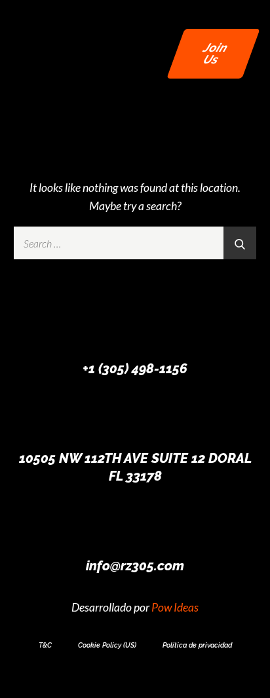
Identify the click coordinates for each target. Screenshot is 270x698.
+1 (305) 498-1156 (135, 369)
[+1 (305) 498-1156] (135, 328)
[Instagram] (135, 679)
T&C (45, 645)
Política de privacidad (197, 645)
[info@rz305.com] (135, 525)
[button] (141, 54)
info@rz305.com (135, 566)
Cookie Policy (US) (107, 645)
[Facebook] (113, 679)
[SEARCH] (239, 243)
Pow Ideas (175, 607)
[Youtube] (157, 679)
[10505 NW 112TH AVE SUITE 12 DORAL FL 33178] (135, 417)
